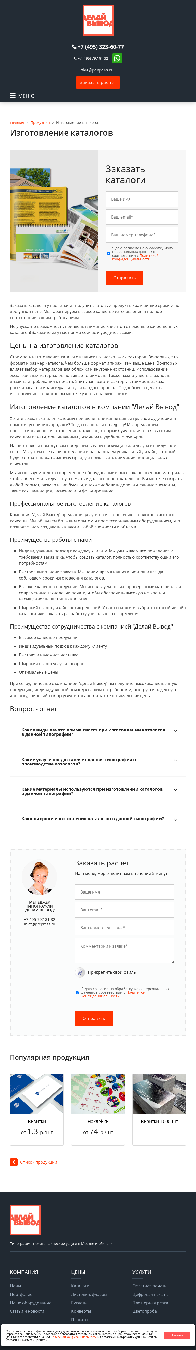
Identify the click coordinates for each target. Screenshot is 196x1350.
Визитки (37, 1121)
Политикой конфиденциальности (74, 1337)
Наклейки (98, 1121)
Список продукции (38, 1162)
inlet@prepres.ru (97, 70)
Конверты (81, 1311)
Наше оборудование (30, 1303)
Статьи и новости (27, 1311)
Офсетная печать (149, 1286)
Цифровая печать (150, 1294)
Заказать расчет (98, 82)
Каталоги (80, 1286)
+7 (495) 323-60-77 (101, 46)
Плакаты (79, 1320)
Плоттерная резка (150, 1303)
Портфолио (21, 1294)
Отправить (124, 278)
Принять (176, 1335)
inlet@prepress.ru (39, 923)
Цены (15, 1286)
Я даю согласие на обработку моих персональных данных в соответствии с (142, 253)
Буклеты (79, 1303)
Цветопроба (144, 1311)
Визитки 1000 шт (159, 1121)
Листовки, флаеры (89, 1294)
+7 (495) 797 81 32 (93, 58)
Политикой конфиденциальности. (135, 257)
